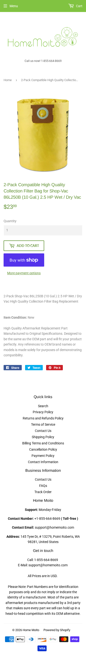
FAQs (43, 486)
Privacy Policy (43, 412)
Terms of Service (43, 424)
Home (8, 80)
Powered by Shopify (56, 630)
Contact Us (43, 431)
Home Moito (31, 630)
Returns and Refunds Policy (43, 418)
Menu (14, 6)
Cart (78, 6)
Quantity (10, 221)
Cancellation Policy (43, 449)
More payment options (24, 273)
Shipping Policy (43, 437)
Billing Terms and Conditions (43, 443)
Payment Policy (43, 456)
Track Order (43, 492)
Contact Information (43, 462)
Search (43, 406)
